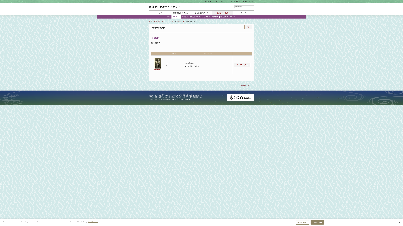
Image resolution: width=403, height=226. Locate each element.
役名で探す (180, 21)
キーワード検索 (243, 13)
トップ (159, 13)
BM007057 (157, 70)
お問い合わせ (249, 1)
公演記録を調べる (201, 13)
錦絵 (168, 17)
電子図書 (215, 17)
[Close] (399, 222)
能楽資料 (185, 17)
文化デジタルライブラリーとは (216, 1)
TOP (150, 21)
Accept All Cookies (317, 222)
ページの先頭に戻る (243, 86)
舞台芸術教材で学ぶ (180, 13)
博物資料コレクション (228, 17)
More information (93, 221)
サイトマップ (235, 1)
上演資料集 (206, 17)
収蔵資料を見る (222, 13)
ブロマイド (176, 17)
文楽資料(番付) (195, 17)
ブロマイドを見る (242, 64)
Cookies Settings (302, 222)
